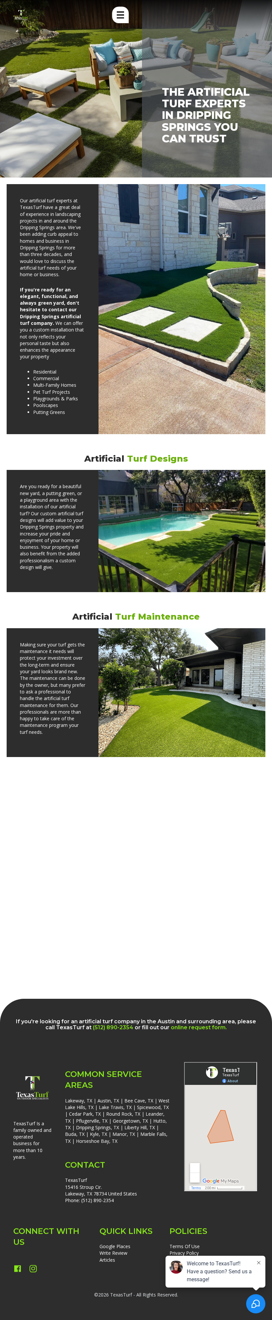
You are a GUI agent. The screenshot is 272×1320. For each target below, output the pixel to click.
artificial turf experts (50, 200)
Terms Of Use (185, 1246)
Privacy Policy (184, 1253)
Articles (107, 1260)
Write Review (113, 1253)
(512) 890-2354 (97, 1200)
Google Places (115, 1246)
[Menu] (120, 15)
